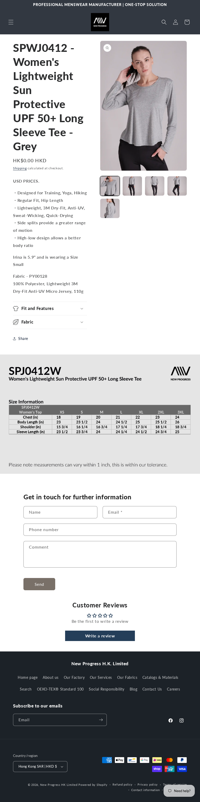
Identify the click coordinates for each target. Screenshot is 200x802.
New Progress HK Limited (58, 784)
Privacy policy (148, 784)
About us (51, 677)
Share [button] (23, 338)
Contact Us (152, 689)
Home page (28, 677)
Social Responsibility (106, 689)
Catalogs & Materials (160, 677)
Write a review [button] (100, 635)
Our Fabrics (127, 677)
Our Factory (74, 677)
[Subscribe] (101, 720)
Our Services (101, 677)
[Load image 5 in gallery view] (110, 208)
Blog (133, 689)
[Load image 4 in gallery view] (177, 186)
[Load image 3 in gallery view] (155, 186)
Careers (173, 689)
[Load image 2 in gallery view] (132, 186)
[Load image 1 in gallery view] (110, 186)
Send (39, 584)
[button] (11, 22)
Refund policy (122, 784)
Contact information (145, 790)
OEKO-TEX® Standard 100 (60, 689)
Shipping (20, 168)
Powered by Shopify (93, 784)
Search (26, 689)
